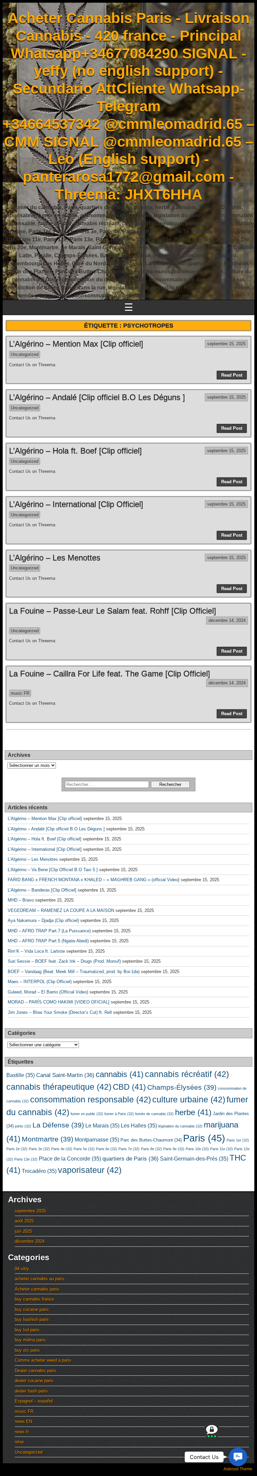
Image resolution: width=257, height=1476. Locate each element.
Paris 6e (106, 1149)
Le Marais (102, 1125)
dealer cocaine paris (34, 1380)
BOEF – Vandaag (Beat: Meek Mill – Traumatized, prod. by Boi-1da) (74, 971)
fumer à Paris (119, 1114)
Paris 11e (221, 1149)
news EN (23, 1421)
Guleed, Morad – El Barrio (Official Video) (48, 991)
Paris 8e (151, 1149)
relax (19, 1441)
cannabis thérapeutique (58, 1086)
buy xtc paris (27, 1350)
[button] (238, 1457)
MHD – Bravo (21, 900)
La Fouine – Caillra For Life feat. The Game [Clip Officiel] (109, 673)
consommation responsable (90, 1099)
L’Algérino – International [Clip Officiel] (76, 504)
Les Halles (139, 1125)
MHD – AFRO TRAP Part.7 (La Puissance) (49, 930)
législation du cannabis (180, 1126)
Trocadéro (39, 1171)
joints (23, 1126)
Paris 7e (129, 1149)
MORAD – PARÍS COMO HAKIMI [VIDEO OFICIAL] (58, 1001)
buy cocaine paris (32, 1309)
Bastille (20, 1075)
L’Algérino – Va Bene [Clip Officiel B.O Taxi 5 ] (53, 869)
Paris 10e (197, 1149)
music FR (20, 693)
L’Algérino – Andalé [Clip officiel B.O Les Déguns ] (97, 397)
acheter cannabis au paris (40, 1278)
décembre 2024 (30, 1241)
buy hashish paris (32, 1319)
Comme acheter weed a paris (43, 1360)
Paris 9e (173, 1149)
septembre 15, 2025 (226, 343)
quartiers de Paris (130, 1158)
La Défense (58, 1125)
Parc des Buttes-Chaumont (151, 1140)
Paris (204, 1138)
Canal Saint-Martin (65, 1075)
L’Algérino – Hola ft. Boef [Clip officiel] (75, 450)
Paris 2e (16, 1149)
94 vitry (22, 1268)
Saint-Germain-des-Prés (194, 1159)
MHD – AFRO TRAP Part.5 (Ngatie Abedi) (48, 940)
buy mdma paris (30, 1339)
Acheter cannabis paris (37, 1289)
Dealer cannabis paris (36, 1370)
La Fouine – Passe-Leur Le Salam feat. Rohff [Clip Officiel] (112, 610)
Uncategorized (24, 354)
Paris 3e (39, 1149)
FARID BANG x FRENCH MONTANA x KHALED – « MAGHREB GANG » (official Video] (93, 879)
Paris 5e (84, 1149)
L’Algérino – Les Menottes (54, 557)
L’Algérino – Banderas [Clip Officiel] (42, 890)
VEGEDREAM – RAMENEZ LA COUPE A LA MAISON (61, 910)
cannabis (120, 1074)
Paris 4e (61, 1149)
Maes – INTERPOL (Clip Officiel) (40, 981)
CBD (129, 1086)
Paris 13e (25, 1159)
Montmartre (47, 1139)
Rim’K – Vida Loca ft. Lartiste (36, 951)
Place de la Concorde (70, 1159)
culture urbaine (188, 1099)
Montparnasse (97, 1140)
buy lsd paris (27, 1329)
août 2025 (24, 1220)
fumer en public (87, 1114)
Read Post (231, 375)
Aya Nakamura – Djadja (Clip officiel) (43, 920)
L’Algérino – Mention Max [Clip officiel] (76, 343)
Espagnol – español (34, 1400)
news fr (22, 1431)
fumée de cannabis (154, 1114)
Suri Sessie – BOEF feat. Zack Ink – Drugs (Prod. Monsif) (64, 961)
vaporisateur (89, 1170)
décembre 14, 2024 (227, 620)
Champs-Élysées (182, 1087)
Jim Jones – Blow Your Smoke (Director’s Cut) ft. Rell (60, 1012)
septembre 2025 (30, 1210)
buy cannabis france (34, 1299)
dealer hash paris (31, 1390)
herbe (193, 1112)
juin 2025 (23, 1231)
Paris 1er (238, 1140)
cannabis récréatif (187, 1074)
